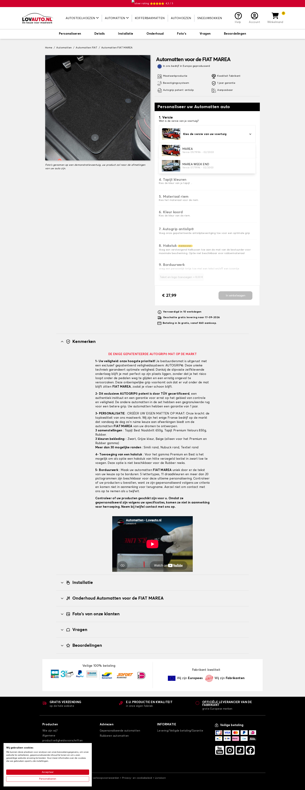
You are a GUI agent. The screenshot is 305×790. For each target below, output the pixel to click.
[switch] (70, 34)
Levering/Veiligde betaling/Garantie (180, 730)
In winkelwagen (235, 295)
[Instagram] (229, 750)
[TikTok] (240, 750)
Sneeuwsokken (209, 18)
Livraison (160, 778)
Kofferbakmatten (150, 18)
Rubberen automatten (114, 736)
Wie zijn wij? (50, 730)
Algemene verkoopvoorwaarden (99, 778)
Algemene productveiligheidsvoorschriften (62, 738)
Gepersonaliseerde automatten (120, 730)
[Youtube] (219, 750)
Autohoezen (181, 18)
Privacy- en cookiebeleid (137, 778)
